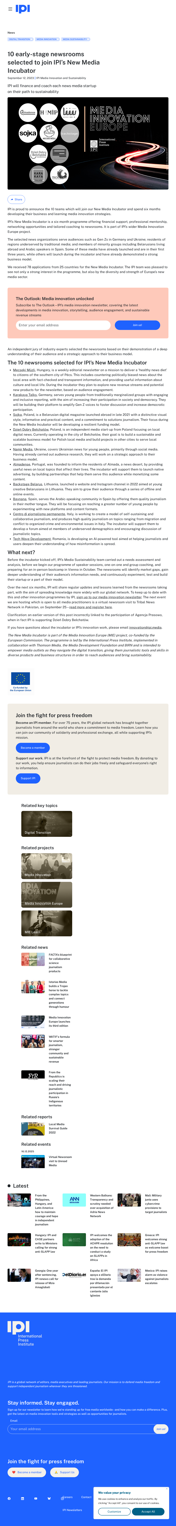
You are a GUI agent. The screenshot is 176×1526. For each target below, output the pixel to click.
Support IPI (28, 778)
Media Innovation (46, 39)
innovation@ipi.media (145, 627)
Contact (86, 1497)
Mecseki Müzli (24, 370)
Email (14, 1420)
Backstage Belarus (27, 484)
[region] (131, 1503)
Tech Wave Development (32, 539)
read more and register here (90, 607)
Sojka (17, 415)
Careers (68, 1497)
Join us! (137, 325)
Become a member (33, 747)
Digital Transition (19, 39)
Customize (114, 1511)
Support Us (64, 1472)
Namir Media (22, 449)
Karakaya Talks (25, 395)
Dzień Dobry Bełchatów (30, 429)
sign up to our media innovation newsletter (108, 597)
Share (18, 199)
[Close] (167, 1488)
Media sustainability (75, 39)
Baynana (19, 499)
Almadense (21, 464)
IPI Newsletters (72, 1510)
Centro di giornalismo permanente (39, 514)
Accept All (148, 1511)
